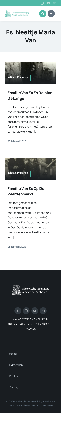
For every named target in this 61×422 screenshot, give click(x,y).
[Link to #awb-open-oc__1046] (42, 13)
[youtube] (48, 3)
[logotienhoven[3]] (30, 285)
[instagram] (42, 3)
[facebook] (36, 3)
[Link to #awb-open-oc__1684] (51, 13)
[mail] (54, 3)
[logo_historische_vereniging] (17, 11)
